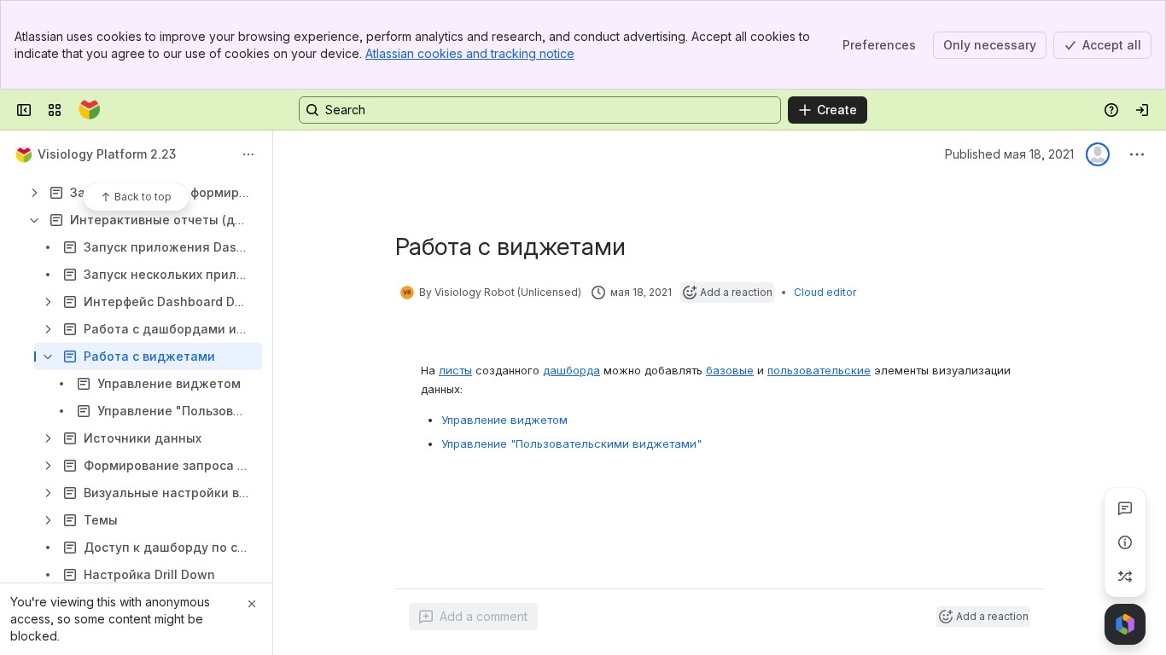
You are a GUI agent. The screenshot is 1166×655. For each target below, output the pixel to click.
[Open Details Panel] (1125, 542)
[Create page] (1125, 576)
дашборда (571, 370)
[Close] (252, 604)
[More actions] (248, 154)
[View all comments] (1125, 508)
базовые (730, 370)
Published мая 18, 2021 (1009, 154)
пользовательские (819, 370)
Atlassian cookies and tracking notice (469, 53)
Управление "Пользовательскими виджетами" (571, 443)
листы (455, 370)
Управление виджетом (504, 419)
